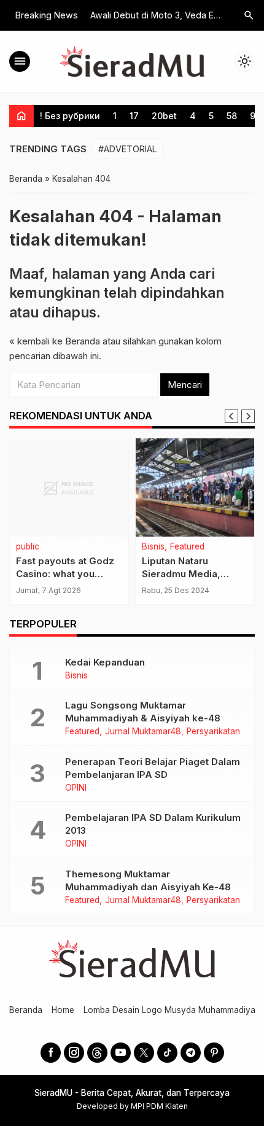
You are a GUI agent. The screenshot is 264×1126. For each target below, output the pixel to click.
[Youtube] (121, 1053)
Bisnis (153, 547)
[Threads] (97, 1053)
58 (232, 116)
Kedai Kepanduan (105, 662)
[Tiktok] (167, 1053)
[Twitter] (144, 1053)
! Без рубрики (70, 116)
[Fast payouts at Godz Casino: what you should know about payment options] (69, 487)
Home (63, 1010)
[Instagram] (74, 1053)
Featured (187, 547)
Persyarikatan (213, 732)
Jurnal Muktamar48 (143, 732)
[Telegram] (191, 1053)
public (27, 547)
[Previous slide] (231, 416)
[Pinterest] (214, 1053)
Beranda (25, 1010)
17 (134, 116)
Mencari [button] (185, 384)
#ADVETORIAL (127, 149)
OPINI (76, 788)
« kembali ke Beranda (54, 341)
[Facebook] (51, 1053)
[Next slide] (248, 416)
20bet (164, 116)
